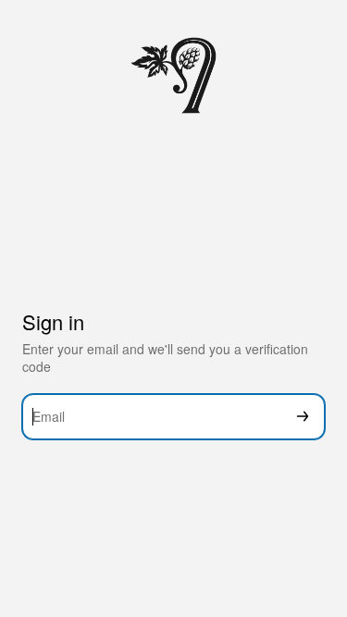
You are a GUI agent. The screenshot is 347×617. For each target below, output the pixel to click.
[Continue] (302, 417)
